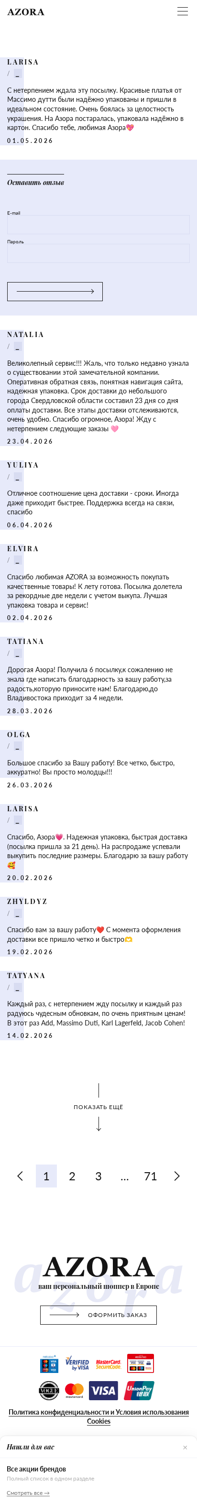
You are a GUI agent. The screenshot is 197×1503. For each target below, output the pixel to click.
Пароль (15, 241)
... (124, 1176)
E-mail (13, 212)
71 (150, 1176)
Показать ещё (99, 1107)
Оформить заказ (117, 1314)
